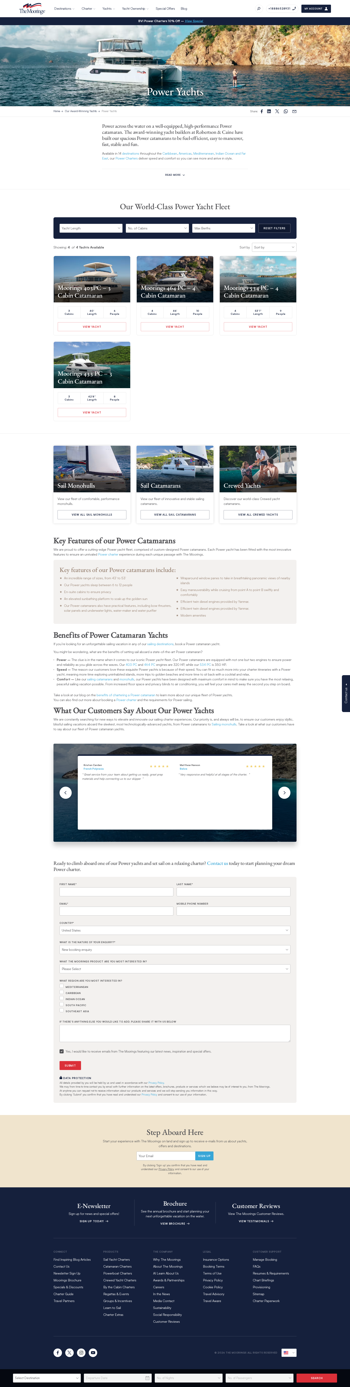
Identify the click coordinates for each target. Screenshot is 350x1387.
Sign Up (204, 1156)
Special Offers (165, 8)
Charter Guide (63, 1294)
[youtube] (93, 1352)
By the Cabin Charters (119, 1287)
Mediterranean (203, 153)
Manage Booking (265, 1259)
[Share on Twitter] (269, 111)
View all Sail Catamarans (175, 514)
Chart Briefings (263, 1280)
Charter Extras (113, 1315)
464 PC (149, 665)
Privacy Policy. (156, 1082)
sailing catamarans (100, 679)
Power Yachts (109, 111)
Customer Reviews (166, 1322)
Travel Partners (64, 1301)
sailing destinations (160, 644)
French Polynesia (94, 768)
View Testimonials (254, 1221)
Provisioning (261, 1287)
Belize (183, 768)
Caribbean (169, 153)
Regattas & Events (116, 1294)
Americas (185, 153)
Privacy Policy (149, 1094)
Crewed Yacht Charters (119, 1280)
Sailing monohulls (224, 724)
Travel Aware (212, 1301)
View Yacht (92, 326)
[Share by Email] (294, 111)
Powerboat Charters (117, 1273)
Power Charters (126, 158)
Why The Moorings (167, 1259)
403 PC (131, 665)
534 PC (205, 665)
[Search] (259, 9)
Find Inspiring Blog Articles (72, 1259)
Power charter (108, 554)
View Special (194, 21)
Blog (184, 8)
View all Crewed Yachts (258, 514)
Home (56, 111)
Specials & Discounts (68, 1287)
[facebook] (57, 1352)
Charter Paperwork (266, 1301)
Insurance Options (216, 1259)
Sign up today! (92, 1221)
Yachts (106, 8)
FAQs (256, 1266)
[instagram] (81, 1352)
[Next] (284, 793)
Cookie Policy (213, 1287)
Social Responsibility (167, 1315)
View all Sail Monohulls (92, 514)
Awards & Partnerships (169, 1280)
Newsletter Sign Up (66, 1273)
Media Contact (163, 1301)
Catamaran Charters (117, 1266)
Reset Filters (274, 228)
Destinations (62, 8)
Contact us (217, 863)
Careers (158, 1287)
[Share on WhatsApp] (286, 111)
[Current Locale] (289, 1353)
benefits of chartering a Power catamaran (126, 695)
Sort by (245, 247)
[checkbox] (175, 998)
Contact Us (61, 1266)
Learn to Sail (113, 1308)
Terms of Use (212, 1273)
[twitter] (69, 1352)
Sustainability (162, 1308)
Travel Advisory (213, 1294)
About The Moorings (168, 1266)
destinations (130, 153)
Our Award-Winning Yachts (81, 111)
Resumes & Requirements (271, 1273)
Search (317, 1378)
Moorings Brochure (67, 1280)
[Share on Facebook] (262, 111)
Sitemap (258, 1294)
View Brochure (173, 1223)
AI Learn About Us (166, 1273)
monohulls (127, 679)
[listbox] (47, 1378)
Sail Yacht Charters (116, 1259)
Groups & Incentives (117, 1301)
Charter (87, 8)
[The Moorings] (32, 9)
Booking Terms (213, 1266)
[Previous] (66, 793)
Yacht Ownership (133, 8)
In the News (161, 1294)
